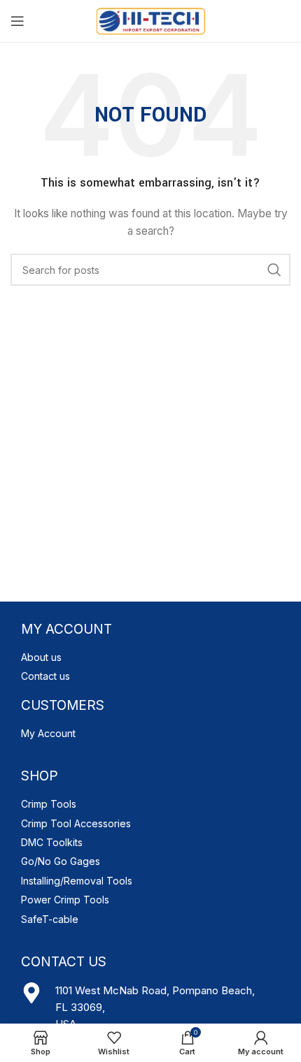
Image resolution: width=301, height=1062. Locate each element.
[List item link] (150, 657)
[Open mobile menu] (17, 21)
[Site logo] (151, 20)
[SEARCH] (274, 270)
